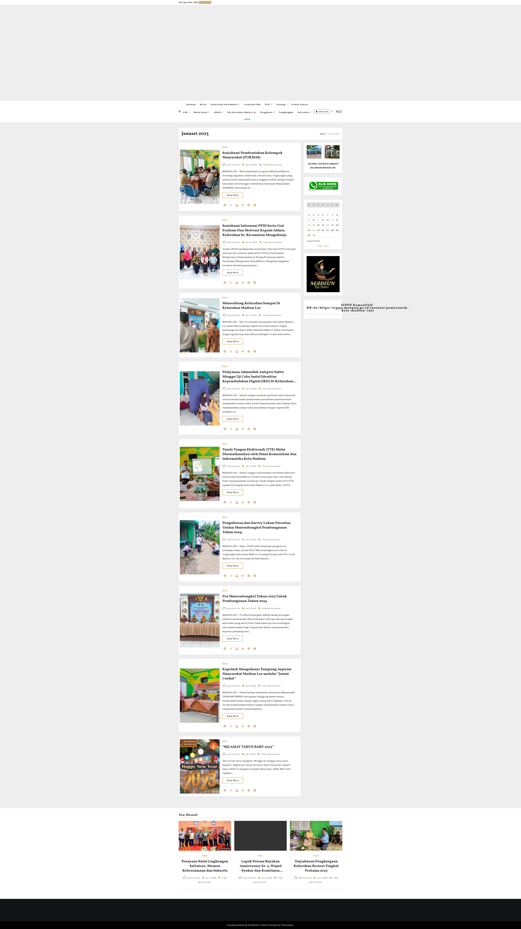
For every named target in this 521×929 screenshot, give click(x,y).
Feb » (327, 246)
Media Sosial (201, 112)
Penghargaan (286, 112)
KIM (185, 112)
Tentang (281, 104)
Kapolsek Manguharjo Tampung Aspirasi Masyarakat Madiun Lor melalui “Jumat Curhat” (256, 674)
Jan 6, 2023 (250, 686)
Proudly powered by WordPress (243, 925)
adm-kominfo (233, 165)
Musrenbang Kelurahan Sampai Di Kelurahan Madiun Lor (251, 305)
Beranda (191, 104)
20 (327, 225)
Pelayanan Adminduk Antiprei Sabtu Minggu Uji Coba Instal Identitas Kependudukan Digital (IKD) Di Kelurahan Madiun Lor (257, 379)
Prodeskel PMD (252, 104)
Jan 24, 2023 (251, 165)
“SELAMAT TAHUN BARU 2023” (248, 746)
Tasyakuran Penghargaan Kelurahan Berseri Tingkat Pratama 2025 (316, 866)
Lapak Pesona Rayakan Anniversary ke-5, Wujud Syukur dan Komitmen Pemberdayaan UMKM (261, 868)
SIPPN (247, 119)
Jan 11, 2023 (251, 466)
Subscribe (323, 111)
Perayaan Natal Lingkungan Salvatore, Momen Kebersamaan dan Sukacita (205, 866)
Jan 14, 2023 (251, 388)
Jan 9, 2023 (250, 608)
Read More (233, 195)
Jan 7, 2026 (211, 878)
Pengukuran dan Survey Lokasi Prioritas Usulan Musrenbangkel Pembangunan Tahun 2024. (256, 528)
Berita (203, 104)
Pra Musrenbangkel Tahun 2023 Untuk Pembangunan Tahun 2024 (254, 598)
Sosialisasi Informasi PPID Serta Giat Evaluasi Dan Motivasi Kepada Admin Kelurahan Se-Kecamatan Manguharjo (254, 230)
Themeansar (287, 925)
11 (318, 220)
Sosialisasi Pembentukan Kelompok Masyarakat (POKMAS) (252, 155)
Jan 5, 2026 (266, 878)
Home (322, 134)
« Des (320, 246)
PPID (268, 104)
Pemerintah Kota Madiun (225, 104)
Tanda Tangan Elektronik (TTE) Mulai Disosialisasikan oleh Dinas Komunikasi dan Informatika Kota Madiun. (259, 454)
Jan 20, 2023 (251, 242)
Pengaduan (266, 112)
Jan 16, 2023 (251, 315)
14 (332, 220)
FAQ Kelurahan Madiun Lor (241, 112)
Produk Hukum (299, 104)
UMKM (217, 112)
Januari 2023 (333, 134)
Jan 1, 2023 (250, 754)
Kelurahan (304, 112)
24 (313, 230)
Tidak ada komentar (272, 165)
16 (309, 225)
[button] (180, 111)
